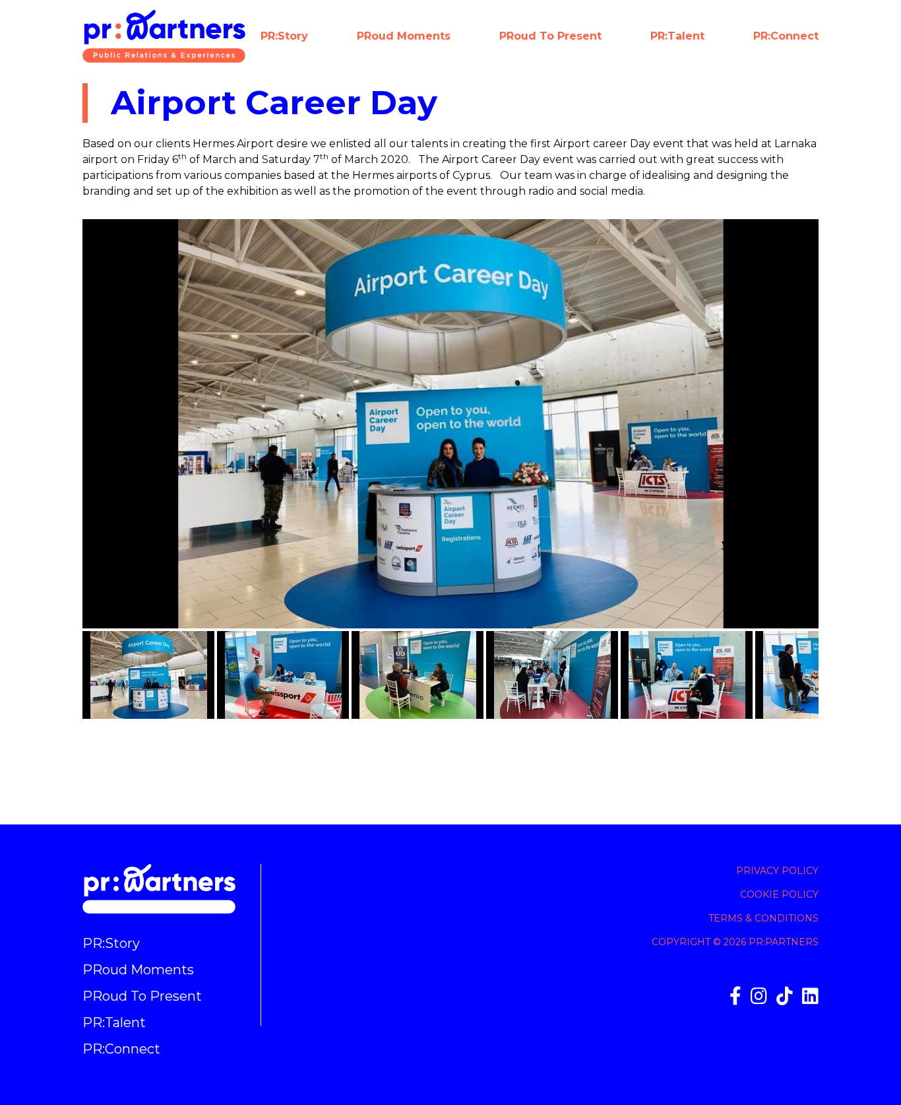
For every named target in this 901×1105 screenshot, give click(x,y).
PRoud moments (403, 36)
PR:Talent (677, 36)
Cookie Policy (779, 894)
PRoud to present (550, 36)
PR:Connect (786, 36)
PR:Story (284, 36)
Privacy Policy (777, 871)
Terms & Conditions (763, 918)
